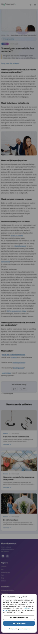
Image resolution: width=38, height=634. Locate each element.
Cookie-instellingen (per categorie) (19, 629)
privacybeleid (7, 610)
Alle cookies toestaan (19, 623)
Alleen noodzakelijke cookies (19, 618)
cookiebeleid (27, 608)
